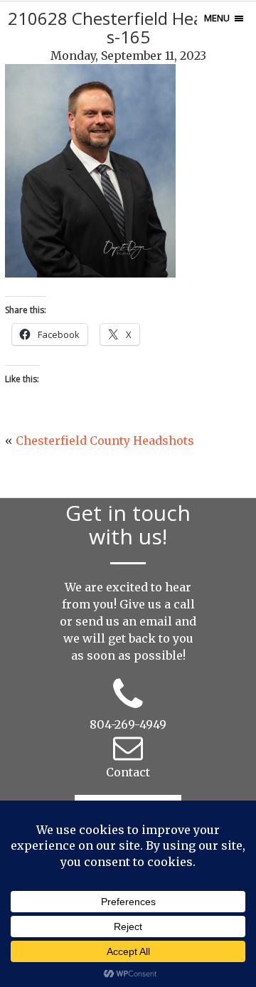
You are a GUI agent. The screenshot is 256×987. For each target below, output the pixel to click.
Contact (128, 772)
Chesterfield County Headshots (105, 440)
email (155, 621)
